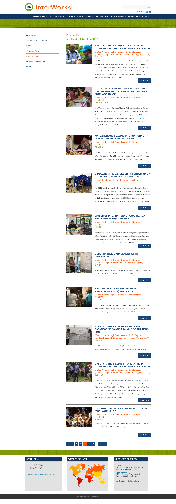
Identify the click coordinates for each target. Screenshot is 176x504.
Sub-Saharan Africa (32, 51)
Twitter (147, 12)
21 (100, 443)
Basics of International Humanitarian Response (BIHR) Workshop (120, 217)
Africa (87, 486)
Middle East (89, 478)
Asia (100, 476)
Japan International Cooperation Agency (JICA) (127, 54)
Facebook (150, 12)
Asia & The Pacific (32, 56)
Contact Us (139, 12)
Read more (144, 80)
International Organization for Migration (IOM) (117, 179)
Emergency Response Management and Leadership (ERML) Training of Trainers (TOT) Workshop (121, 91)
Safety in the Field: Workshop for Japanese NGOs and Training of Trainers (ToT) (122, 329)
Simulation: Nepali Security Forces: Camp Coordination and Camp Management (122, 175)
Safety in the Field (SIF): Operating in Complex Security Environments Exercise (122, 47)
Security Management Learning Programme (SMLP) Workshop (116, 290)
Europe (28, 45)
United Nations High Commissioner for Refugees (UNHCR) (118, 98)
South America (76, 479)
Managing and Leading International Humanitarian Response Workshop (119, 137)
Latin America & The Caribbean (37, 40)
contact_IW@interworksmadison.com (41, 474)
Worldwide (29, 66)
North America (31, 35)
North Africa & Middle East (35, 61)
